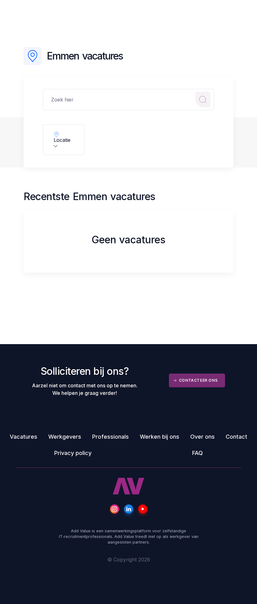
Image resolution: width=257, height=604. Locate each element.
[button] (63, 139)
